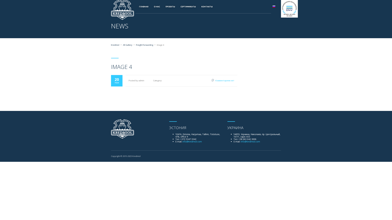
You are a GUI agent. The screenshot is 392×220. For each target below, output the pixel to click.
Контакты (207, 6)
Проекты (170, 6)
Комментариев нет (224, 80)
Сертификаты (188, 6)
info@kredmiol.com (192, 141)
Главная (143, 6)
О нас (157, 6)
